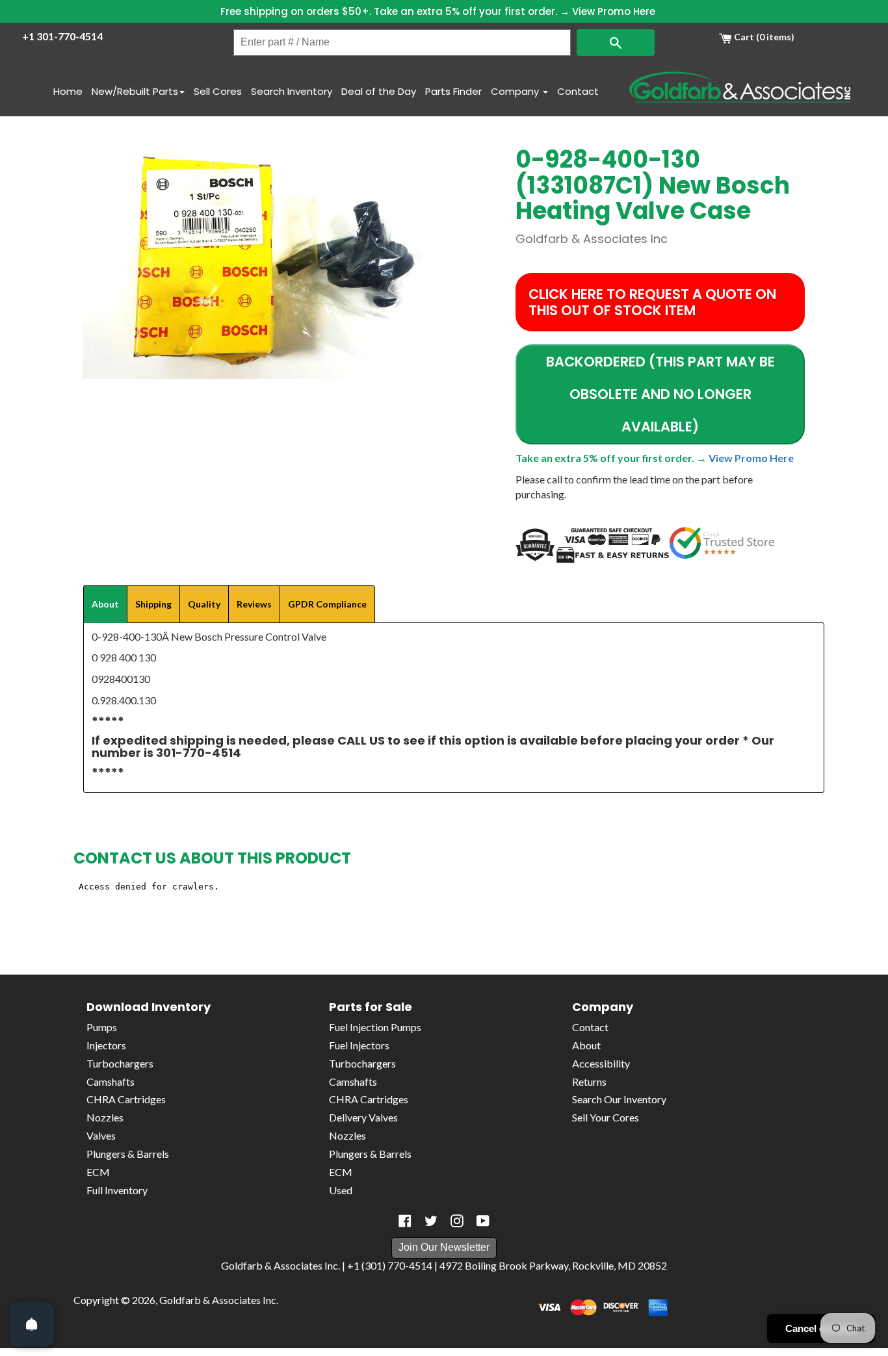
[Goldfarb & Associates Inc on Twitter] (430, 1220)
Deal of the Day (378, 91)
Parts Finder (453, 91)
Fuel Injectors (359, 1045)
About (586, 1045)
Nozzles (105, 1117)
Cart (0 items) (763, 36)
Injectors (106, 1045)
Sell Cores (218, 91)
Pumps (101, 1027)
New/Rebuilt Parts (135, 91)
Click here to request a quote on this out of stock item (652, 302)
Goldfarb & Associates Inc (217, 1300)
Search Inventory (291, 91)
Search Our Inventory (619, 1099)
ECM (98, 1172)
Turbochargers (119, 1063)
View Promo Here (613, 11)
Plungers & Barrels (127, 1153)
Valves (101, 1135)
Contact (578, 91)
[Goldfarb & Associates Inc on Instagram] (457, 1220)
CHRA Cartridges (126, 1099)
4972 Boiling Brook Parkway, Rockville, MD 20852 (553, 1265)
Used (340, 1190)
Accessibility (601, 1063)
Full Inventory (117, 1190)
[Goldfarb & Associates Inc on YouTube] (483, 1220)
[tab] (105, 604)
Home (68, 91)
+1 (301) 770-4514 (389, 1265)
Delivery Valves (363, 1117)
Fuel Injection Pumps (375, 1027)
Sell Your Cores (605, 1117)
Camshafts (110, 1081)
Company (516, 91)
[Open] (32, 1324)
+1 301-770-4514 (62, 36)
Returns (589, 1081)
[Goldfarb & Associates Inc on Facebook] (404, 1220)
